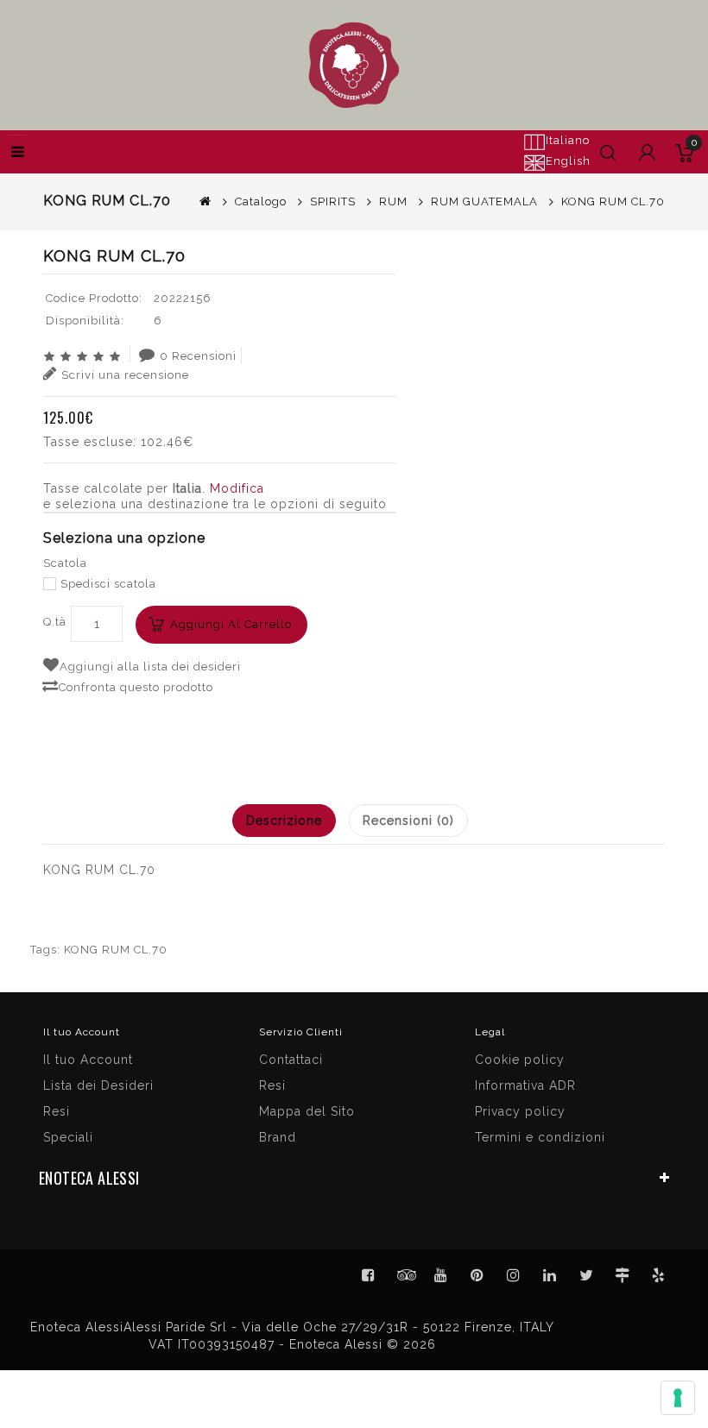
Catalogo (261, 201)
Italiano (568, 140)
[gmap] (622, 1275)
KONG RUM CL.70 (116, 949)
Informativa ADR (525, 1085)
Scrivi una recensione (125, 374)
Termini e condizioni (540, 1137)
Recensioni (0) (408, 820)
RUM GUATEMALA (484, 201)
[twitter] (586, 1275)
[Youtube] (441, 1275)
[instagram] (514, 1275)
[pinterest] (477, 1275)
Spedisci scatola (108, 583)
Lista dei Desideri (98, 1085)
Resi (272, 1085)
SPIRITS (333, 201)
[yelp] (659, 1275)
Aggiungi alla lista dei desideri (150, 666)
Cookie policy (520, 1059)
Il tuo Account (88, 1059)
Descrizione (284, 820)
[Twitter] (405, 1275)
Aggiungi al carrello (231, 624)
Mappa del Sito (307, 1111)
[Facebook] (369, 1275)
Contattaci (291, 1059)
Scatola (65, 563)
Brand (277, 1137)
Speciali (68, 1137)
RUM (393, 201)
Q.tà (54, 621)
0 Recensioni (198, 355)
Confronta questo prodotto (136, 687)
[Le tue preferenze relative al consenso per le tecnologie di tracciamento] (677, 1397)
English (568, 160)
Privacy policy (520, 1111)
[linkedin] (550, 1275)
